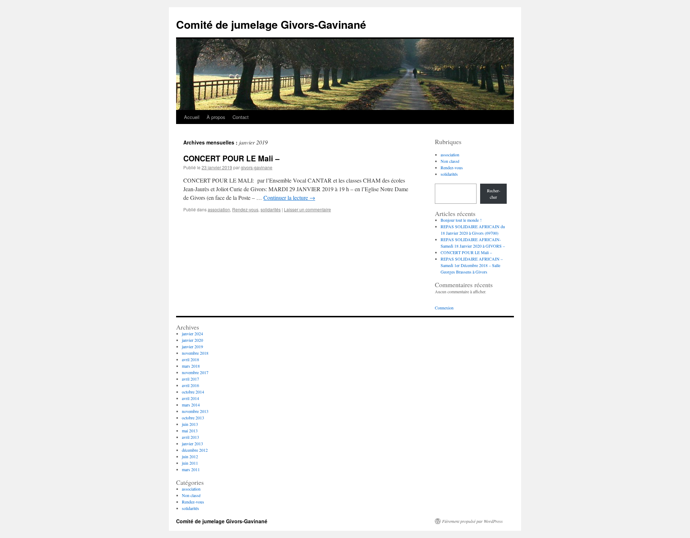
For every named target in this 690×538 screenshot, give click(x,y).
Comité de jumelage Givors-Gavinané (271, 24)
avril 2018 (190, 359)
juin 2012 (190, 456)
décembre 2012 (195, 450)
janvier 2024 (192, 333)
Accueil (191, 117)
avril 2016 (190, 385)
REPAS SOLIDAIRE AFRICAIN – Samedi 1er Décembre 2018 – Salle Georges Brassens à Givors (472, 265)
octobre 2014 (193, 392)
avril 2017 (190, 379)
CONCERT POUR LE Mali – (231, 158)
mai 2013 (190, 430)
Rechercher (493, 194)
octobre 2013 (193, 417)
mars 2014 (191, 405)
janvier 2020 (192, 340)
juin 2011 (190, 463)
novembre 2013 (195, 411)
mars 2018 (191, 366)
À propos (216, 117)
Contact (241, 117)
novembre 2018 (195, 353)
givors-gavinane (256, 167)
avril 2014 (190, 398)
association (219, 209)
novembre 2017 (195, 372)
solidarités (271, 209)
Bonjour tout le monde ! (461, 220)
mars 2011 (191, 469)
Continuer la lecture (289, 197)
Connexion (444, 308)
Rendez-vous (245, 209)
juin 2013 (190, 424)
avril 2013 (190, 437)
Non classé (450, 161)
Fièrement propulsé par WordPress (472, 521)
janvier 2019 (192, 346)
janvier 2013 (192, 443)
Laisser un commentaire (307, 209)
